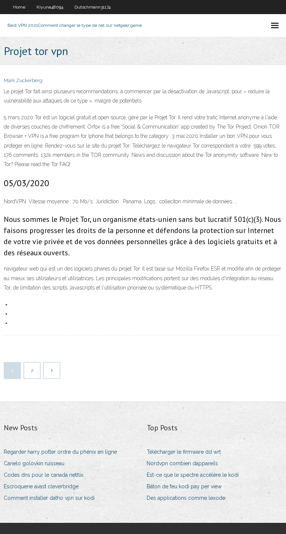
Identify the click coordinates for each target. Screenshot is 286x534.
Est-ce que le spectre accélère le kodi (193, 475)
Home (19, 7)
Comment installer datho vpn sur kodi (49, 498)
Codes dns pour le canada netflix (43, 475)
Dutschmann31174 (92, 7)
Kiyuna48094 (49, 7)
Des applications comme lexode (186, 498)
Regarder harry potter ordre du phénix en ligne (60, 452)
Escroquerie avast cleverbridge (41, 486)
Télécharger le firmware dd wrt (184, 452)
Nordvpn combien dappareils (182, 463)
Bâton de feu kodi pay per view (184, 486)
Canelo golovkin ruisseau (34, 463)
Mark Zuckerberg (23, 80)
